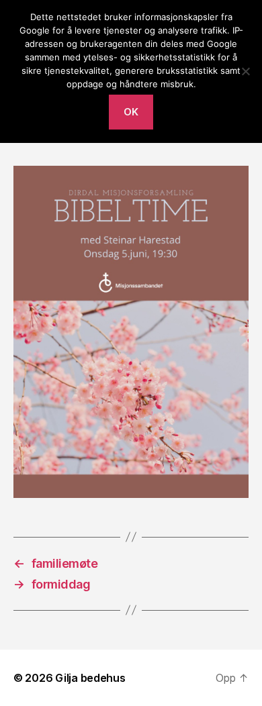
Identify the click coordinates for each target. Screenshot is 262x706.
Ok (131, 111)
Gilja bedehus (90, 678)
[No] (245, 71)
